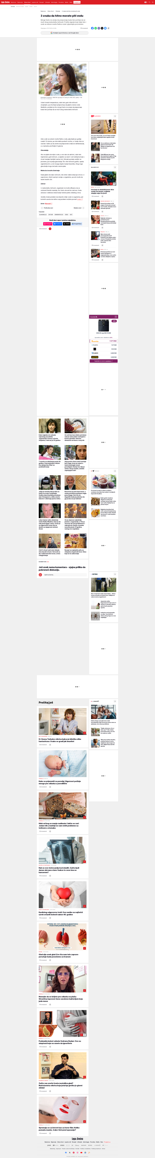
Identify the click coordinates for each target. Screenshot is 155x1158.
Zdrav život (51, 11)
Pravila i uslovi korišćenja (68, 1148)
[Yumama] (97, 1145)
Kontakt (77, 1148)
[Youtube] (81, 1152)
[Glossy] (77, 1145)
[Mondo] (55, 1145)
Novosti (48, 203)
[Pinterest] (73, 1152)
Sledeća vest (77, 208)
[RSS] (89, 1152)
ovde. (79, 199)
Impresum (58, 1148)
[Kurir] (49, 1145)
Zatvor (50, 214)
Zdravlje (58, 11)
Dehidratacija (59, 214)
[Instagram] (77, 1152)
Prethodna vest (48, 208)
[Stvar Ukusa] (105, 1145)
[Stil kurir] (72, 1145)
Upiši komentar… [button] (49, 575)
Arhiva (103, 1148)
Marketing (52, 1148)
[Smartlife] (83, 1145)
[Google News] (85, 1152)
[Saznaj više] (115, 116)
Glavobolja (42, 214)
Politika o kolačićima (85, 1148)
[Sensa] (90, 1145)
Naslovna (43, 11)
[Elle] (68, 1145)
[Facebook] (65, 1152)
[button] (84, 28)
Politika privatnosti (96, 1148)
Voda (66, 214)
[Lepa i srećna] (5, 2)
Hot (71, 214)
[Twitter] (69, 1152)
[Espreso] (62, 1145)
